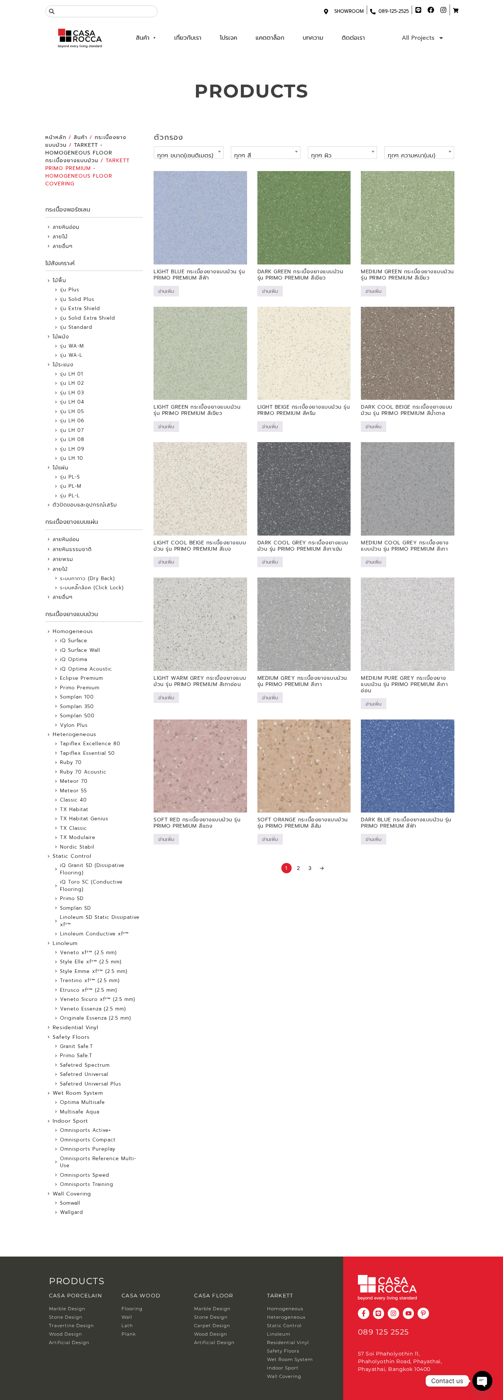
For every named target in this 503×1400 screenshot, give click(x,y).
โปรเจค (228, 38)
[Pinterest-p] (423, 1313)
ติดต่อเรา (353, 38)
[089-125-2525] (373, 11)
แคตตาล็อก (270, 38)
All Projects (418, 37)
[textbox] (188, 155)
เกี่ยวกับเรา (187, 38)
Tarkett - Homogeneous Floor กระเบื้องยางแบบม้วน (78, 152)
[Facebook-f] (363, 1313)
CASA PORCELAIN (75, 1295)
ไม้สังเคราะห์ (60, 263)
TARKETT (280, 1295)
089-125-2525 (394, 11)
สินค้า (143, 38)
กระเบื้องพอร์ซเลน (67, 209)
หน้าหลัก (55, 137)
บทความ (313, 38)
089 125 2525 (383, 1332)
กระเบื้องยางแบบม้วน (71, 614)
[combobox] (101, 11)
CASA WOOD (141, 1295)
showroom (349, 11)
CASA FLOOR (213, 1295)
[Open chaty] (482, 1381)
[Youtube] (408, 1313)
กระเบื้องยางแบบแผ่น (71, 522)
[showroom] (326, 11)
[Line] (378, 1313)
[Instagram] (393, 1313)
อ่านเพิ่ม (166, 291)
